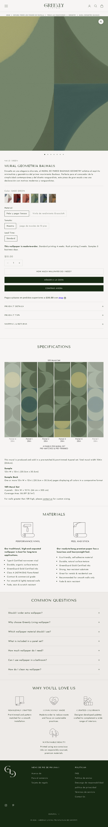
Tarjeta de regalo (40, 782)
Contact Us (80, 796)
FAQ (77, 773)
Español (53, 814)
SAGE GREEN (11, 161)
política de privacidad (85, 787)
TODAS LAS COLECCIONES (56, 15)
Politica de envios (83, 778)
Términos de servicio (85, 792)
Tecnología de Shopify (65, 820)
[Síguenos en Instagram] (5, 805)
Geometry (72, 15)
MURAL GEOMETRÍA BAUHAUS (89, 15)
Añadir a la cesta (54, 280)
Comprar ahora (54, 288)
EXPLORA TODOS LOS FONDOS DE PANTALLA (28, 15)
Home (8, 15)
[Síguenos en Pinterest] (13, 805)
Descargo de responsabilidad (89, 782)
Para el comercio (40, 778)
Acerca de (36, 773)
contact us (47, 498)
